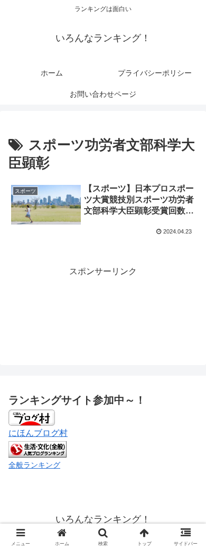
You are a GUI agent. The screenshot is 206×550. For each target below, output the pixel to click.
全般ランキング (34, 465)
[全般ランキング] (37, 448)
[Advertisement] (103, 306)
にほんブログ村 (38, 432)
